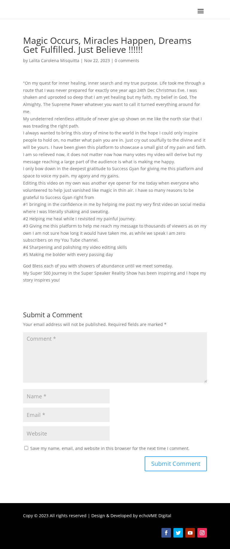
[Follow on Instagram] (202, 533)
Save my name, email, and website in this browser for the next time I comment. (110, 448)
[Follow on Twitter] (178, 533)
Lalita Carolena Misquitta (54, 60)
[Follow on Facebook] (166, 533)
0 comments (127, 60)
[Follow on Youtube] (190, 533)
